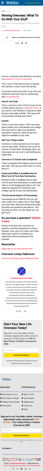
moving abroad (12, 96)
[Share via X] (26, 43)
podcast (9, 11)
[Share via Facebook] (22, 43)
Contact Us (13, 465)
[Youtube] (21, 469)
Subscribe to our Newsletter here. (17, 248)
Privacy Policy (22, 465)
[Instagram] (30, 469)
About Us (6, 465)
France (35, 108)
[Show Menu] (3, 3)
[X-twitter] (17, 469)
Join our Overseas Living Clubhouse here (20, 258)
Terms (29, 465)
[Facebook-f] (13, 469)
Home (3, 11)
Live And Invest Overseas (11, 30)
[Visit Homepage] (12, 3)
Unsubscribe (35, 465)
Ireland (26, 108)
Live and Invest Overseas (17, 463)
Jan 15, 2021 (27, 30)
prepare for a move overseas (17, 79)
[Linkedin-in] (26, 469)
